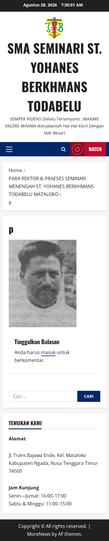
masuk (48, 352)
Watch (95, 149)
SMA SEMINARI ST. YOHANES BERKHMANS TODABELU (54, 76)
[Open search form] (63, 149)
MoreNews (39, 534)
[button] (9, 149)
